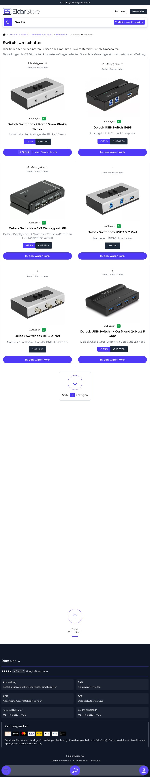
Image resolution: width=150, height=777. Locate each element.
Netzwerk (61, 35)
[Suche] (75, 770)
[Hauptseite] (39, 11)
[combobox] (79, 22)
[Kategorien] (6, 770)
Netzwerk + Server (42, 35)
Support (119, 11)
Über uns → (10, 661)
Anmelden (138, 11)
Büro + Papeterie (19, 35)
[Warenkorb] (144, 770)
